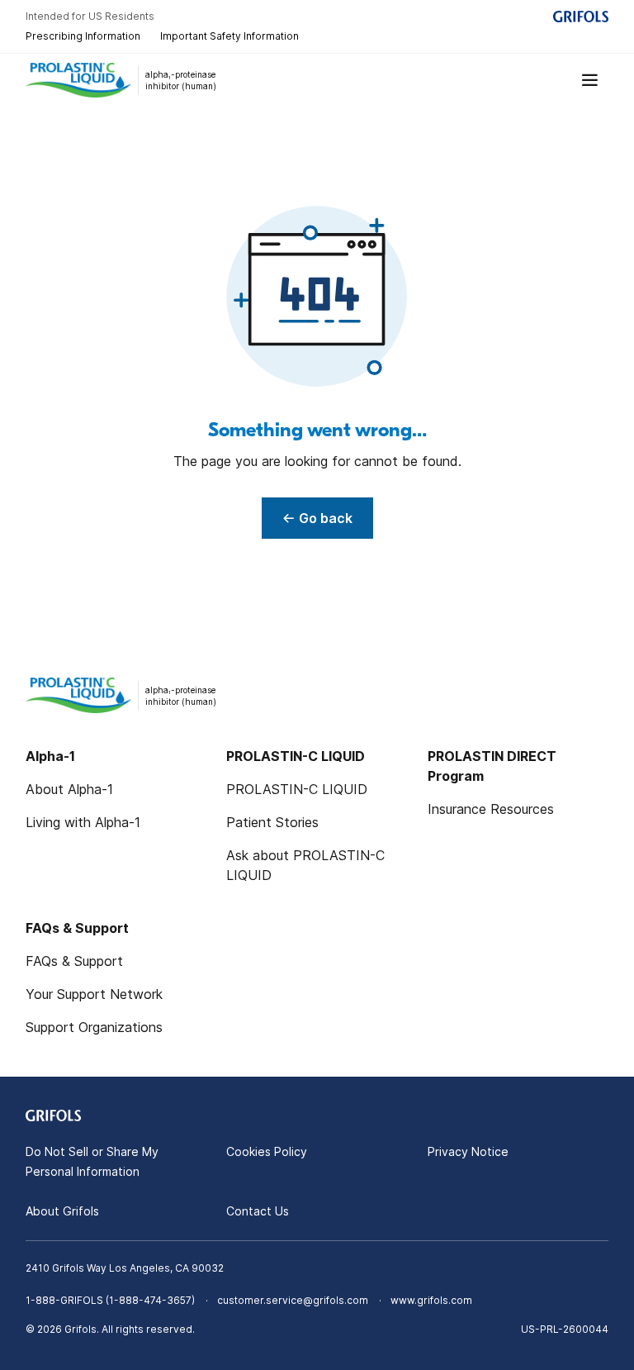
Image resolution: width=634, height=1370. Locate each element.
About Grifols (62, 1211)
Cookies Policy (266, 1151)
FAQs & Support (74, 961)
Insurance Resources (491, 809)
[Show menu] (590, 80)
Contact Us (257, 1211)
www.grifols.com (431, 1300)
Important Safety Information (229, 36)
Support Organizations (94, 1027)
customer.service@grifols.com (292, 1300)
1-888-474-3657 (150, 1300)
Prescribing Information (83, 36)
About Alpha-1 (69, 789)
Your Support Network (94, 994)
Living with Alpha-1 (83, 822)
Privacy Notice (468, 1151)
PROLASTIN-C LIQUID (296, 789)
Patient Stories (272, 822)
